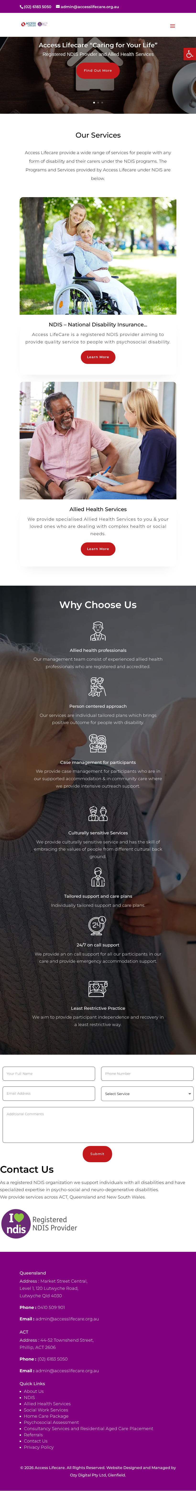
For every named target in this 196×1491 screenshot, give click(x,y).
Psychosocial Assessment (51, 1422)
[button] (190, 54)
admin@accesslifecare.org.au (67, 1319)
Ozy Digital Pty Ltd (88, 1475)
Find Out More (98, 70)
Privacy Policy (39, 1447)
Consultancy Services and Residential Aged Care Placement (88, 1428)
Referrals (33, 1434)
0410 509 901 (51, 1307)
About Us (34, 1391)
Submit (97, 1154)
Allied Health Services (47, 1403)
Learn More (98, 357)
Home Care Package (46, 1416)
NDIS (29, 1397)
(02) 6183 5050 (37, 7)
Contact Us (36, 1441)
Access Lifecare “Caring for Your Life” (98, 45)
